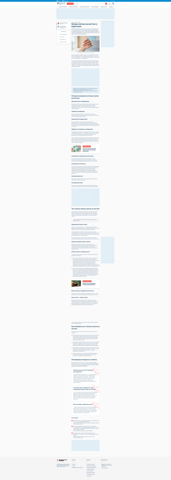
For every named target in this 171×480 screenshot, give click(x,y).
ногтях (74, 58)
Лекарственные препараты (84, 6)
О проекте (74, 464)
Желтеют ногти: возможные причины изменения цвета (89, 284)
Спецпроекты (89, 475)
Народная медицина (95, 6)
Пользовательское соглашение (77, 467)
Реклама (73, 465)
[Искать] (106, 4)
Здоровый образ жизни (91, 474)
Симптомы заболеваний (73, 6)
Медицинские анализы (91, 472)
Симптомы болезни (77, 22)
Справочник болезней (63, 6)
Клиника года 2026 (104, 6)
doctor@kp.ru (80, 91)
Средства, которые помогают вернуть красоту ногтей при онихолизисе (89, 150)
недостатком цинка (91, 131)
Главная (73, 22)
